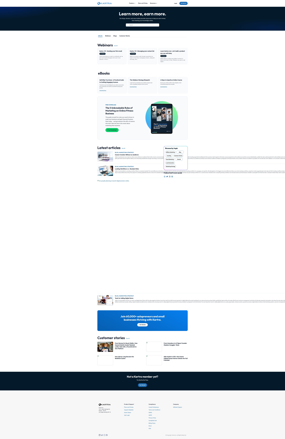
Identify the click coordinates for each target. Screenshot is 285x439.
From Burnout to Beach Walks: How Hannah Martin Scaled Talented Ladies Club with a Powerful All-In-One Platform (126, 345)
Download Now (102, 90)
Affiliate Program (177, 407)
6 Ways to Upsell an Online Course (171, 80)
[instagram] (104, 435)
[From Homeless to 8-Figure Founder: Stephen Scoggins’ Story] (154, 343)
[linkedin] (99, 435)
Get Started (183, 3)
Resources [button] (153, 3)
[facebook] (107, 435)
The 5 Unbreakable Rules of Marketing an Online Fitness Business (119, 110)
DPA (150, 428)
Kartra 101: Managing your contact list (142, 51)
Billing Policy (152, 423)
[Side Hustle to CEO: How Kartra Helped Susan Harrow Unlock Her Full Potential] (154, 356)
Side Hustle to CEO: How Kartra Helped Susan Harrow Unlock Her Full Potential (175, 358)
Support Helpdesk (128, 410)
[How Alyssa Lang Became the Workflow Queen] (105, 356)
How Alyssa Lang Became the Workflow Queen (124, 357)
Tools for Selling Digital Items (124, 298)
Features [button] (131, 3)
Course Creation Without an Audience (127, 155)
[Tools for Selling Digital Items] (105, 296)
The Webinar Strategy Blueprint (140, 80)
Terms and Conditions (154, 410)
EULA (150, 426)
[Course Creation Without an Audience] (105, 153)
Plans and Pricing (128, 407)
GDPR (150, 415)
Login (175, 3)
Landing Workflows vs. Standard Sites (127, 169)
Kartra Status (127, 412)
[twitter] (102, 435)
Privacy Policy (152, 418)
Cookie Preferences (154, 407)
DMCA (150, 412)
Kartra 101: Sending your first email (110, 51)
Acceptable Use (153, 420)
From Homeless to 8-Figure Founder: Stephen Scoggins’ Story (175, 344)
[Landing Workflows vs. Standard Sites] (105, 167)
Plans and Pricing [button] (142, 3)
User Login (127, 415)
